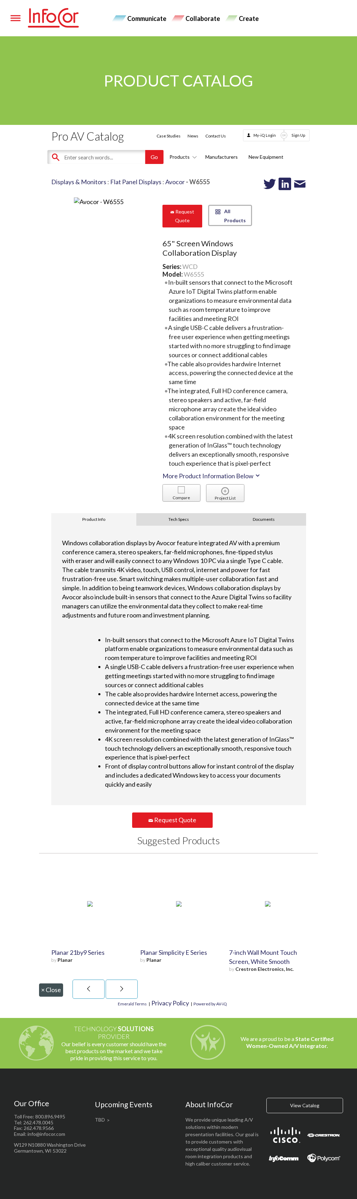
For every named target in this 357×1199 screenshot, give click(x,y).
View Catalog (304, 1105)
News (193, 135)
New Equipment (266, 157)
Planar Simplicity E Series (173, 952)
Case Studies (169, 135)
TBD (100, 1120)
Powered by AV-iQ (210, 1003)
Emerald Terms (132, 1003)
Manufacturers (221, 157)
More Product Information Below (208, 476)
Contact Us (215, 135)
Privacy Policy (170, 1003)
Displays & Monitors (78, 182)
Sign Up (298, 135)
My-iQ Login (264, 135)
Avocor (175, 182)
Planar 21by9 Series (78, 952)
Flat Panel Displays (135, 182)
